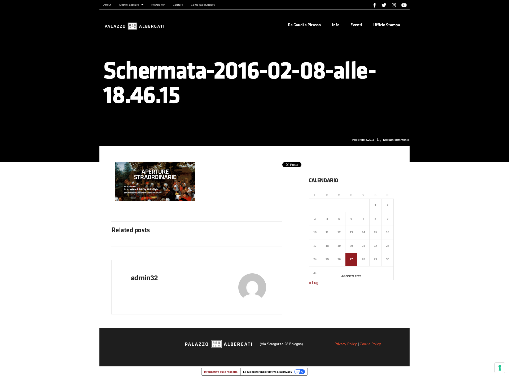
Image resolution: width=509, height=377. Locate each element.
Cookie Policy (370, 344)
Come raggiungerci (203, 4)
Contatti (178, 4)
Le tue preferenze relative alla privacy (267, 371)
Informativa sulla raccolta (221, 371)
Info (335, 25)
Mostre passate (129, 4)
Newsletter (158, 4)
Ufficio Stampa (386, 25)
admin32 (144, 277)
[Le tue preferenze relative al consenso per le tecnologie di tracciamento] (500, 368)
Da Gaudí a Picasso (304, 25)
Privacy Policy (346, 344)
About (107, 4)
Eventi (356, 25)
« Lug (313, 282)
